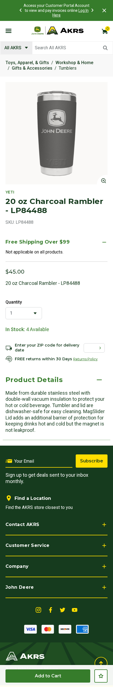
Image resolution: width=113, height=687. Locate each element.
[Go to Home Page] (25, 655)
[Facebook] (50, 609)
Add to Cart (48, 675)
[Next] (92, 10)
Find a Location (33, 498)
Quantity (13, 302)
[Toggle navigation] (8, 30)
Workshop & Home (74, 62)
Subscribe (91, 461)
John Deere (19, 587)
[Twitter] (62, 609)
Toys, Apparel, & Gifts (27, 62)
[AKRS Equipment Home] (57, 30)
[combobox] (56, 47)
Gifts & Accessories (32, 68)
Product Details (34, 380)
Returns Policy (85, 359)
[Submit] (101, 348)
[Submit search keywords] (105, 47)
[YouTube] (74, 609)
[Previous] (20, 10)
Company (17, 566)
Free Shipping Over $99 (37, 242)
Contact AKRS (22, 524)
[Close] (104, 10)
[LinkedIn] (38, 609)
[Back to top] (101, 663)
